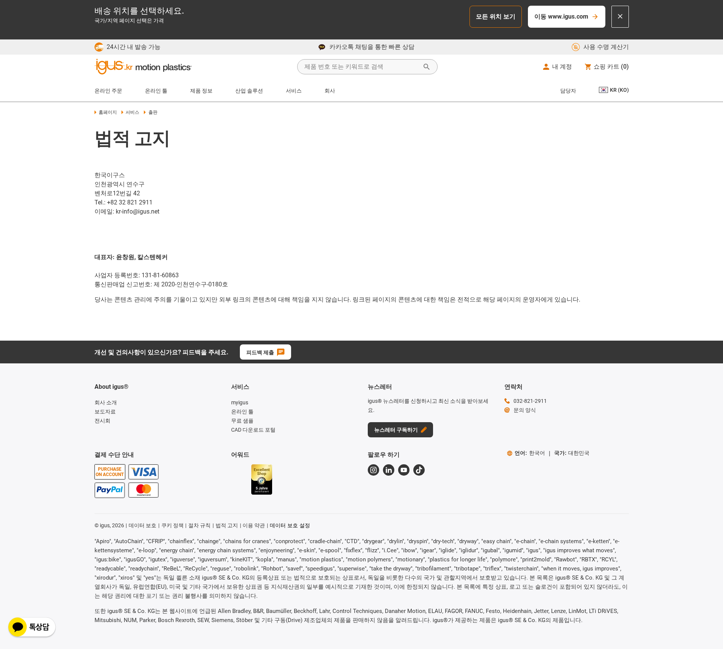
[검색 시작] (426, 66)
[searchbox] (361, 67)
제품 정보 (201, 91)
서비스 (294, 91)
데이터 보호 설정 (290, 525)
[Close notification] (620, 17)
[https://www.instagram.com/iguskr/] (373, 470)
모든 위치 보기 (495, 16)
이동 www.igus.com (561, 16)
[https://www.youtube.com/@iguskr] (404, 470)
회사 (329, 91)
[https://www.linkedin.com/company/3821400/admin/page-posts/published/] (388, 470)
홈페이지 (108, 112)
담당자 (568, 91)
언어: (530, 453)
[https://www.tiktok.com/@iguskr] (419, 470)
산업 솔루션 (249, 91)
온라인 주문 (108, 91)
